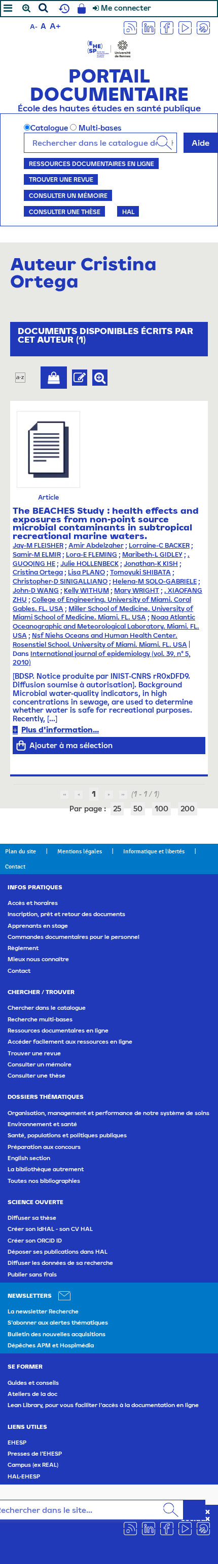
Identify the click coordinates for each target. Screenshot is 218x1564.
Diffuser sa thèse (32, 1218)
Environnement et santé (42, 1124)
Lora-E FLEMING (91, 554)
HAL (128, 211)
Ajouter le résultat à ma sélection (54, 377)
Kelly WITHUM (86, 590)
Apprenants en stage (38, 926)
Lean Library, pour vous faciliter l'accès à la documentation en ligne (103, 1405)
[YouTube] (185, 27)
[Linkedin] (148, 27)
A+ (55, 25)
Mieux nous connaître (38, 959)
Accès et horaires (33, 903)
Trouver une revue (61, 179)
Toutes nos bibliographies (44, 1181)
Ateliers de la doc (32, 1394)
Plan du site (20, 851)
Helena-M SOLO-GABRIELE (155, 581)
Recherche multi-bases (40, 1019)
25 (117, 808)
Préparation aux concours (44, 1147)
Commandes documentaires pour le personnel (73, 937)
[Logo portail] (109, 48)
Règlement (23, 948)
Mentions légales (79, 851)
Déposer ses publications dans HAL (57, 1252)
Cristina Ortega (38, 572)
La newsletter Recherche (43, 1311)
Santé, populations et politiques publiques (67, 1135)
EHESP (17, 1442)
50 (137, 808)
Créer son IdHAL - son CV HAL (50, 1229)
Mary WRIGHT (136, 590)
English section (29, 1158)
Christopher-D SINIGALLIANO (60, 581)
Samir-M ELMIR (37, 554)
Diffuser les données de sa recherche (60, 1263)
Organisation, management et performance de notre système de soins (108, 1113)
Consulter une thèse (64, 211)
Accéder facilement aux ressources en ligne (70, 1042)
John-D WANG (36, 590)
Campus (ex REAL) (33, 1465)
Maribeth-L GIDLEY (152, 554)
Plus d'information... (60, 729)
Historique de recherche (63, 9)
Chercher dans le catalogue (47, 1008)
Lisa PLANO (86, 572)
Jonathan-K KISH (151, 563)
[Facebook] (166, 27)
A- (34, 26)
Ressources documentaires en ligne (91, 163)
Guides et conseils (33, 1383)
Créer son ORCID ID (35, 1241)
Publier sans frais (32, 1274)
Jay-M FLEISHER (38, 545)
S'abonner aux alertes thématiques (58, 1323)
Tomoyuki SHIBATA (140, 572)
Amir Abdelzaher (96, 545)
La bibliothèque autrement (46, 1169)
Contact (15, 866)
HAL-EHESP (24, 1476)
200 (187, 808)
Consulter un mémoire (68, 195)
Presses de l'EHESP (35, 1454)
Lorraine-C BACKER (159, 545)
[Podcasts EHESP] (203, 27)
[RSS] (130, 27)
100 (161, 808)
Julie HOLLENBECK (89, 563)
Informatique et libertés (154, 851)
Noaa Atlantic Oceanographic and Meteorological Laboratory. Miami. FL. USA (106, 626)
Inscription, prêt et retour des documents (66, 914)
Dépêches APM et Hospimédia (51, 1345)
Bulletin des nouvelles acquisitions (56, 1334)
